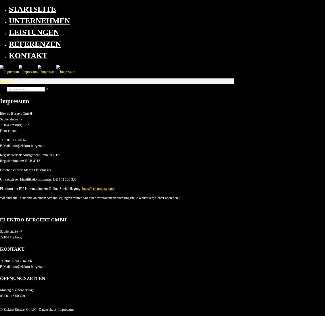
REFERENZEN (35, 44)
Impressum (66, 309)
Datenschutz (47, 309)
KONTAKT (28, 55)
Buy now (6, 81)
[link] (47, 89)
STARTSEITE (32, 9)
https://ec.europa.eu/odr (98, 188)
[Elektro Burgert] (37, 72)
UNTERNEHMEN (39, 21)
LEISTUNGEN (34, 32)
